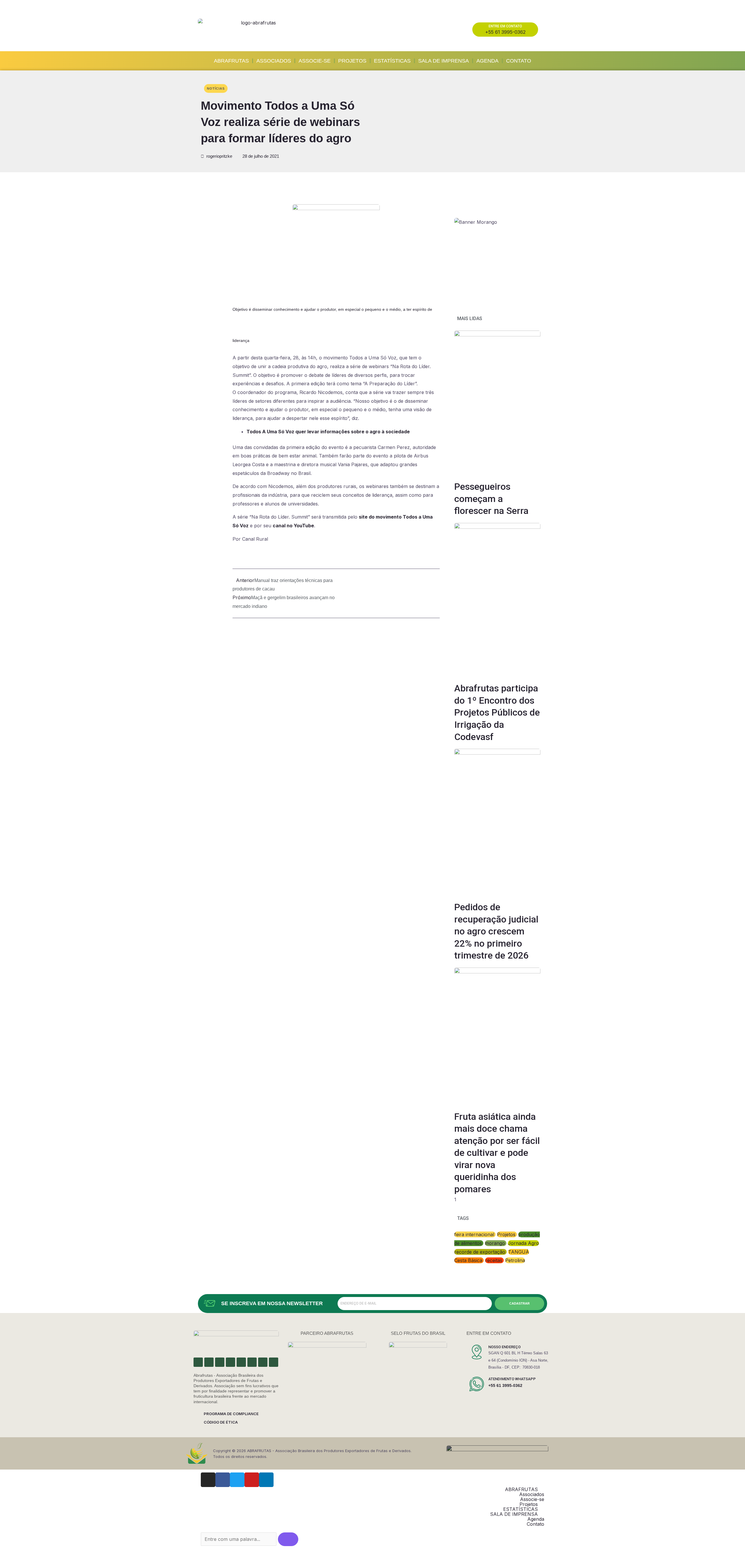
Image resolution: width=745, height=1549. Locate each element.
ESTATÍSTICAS (392, 61)
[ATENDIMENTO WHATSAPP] (476, 1384)
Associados (273, 61)
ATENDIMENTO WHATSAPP (512, 1379)
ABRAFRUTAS (231, 61)
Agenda (487, 61)
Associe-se (315, 61)
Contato (518, 61)
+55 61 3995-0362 (505, 1385)
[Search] (288, 1539)
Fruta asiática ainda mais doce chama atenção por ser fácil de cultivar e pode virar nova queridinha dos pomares (497, 1153)
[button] (204, 205)
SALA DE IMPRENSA (443, 61)
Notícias (216, 88)
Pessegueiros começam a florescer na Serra (491, 498)
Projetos (352, 61)
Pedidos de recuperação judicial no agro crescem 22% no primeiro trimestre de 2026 (496, 931)
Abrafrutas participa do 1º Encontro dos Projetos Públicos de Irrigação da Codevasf (497, 712)
